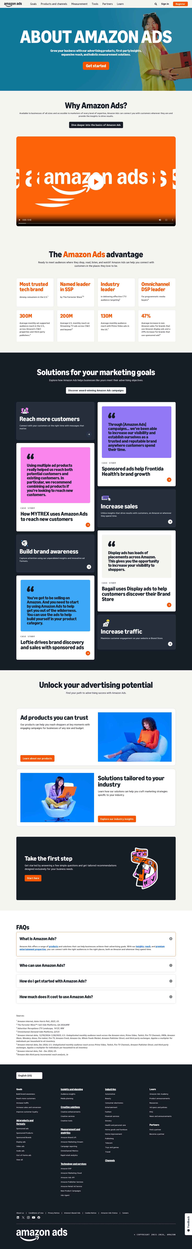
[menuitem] (29, 1142)
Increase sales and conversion (28, 1107)
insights (140, 946)
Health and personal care (115, 1125)
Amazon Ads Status (109, 1213)
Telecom (108, 1143)
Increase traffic (22, 1103)
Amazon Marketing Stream (72, 1142)
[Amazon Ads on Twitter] (23, 1217)
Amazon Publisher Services (72, 1182)
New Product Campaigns (71, 1191)
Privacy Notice (53, 1213)
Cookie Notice (90, 1213)
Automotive (110, 1094)
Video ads (20, 1146)
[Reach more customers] (89, 434)
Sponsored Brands (23, 1137)
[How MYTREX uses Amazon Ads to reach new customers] (88, 525)
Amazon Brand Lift (68, 1137)
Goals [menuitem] (19, 1089)
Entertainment (111, 1107)
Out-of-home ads (23, 1155)
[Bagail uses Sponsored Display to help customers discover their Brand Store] (169, 605)
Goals (33, 3)
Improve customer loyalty (27, 1112)
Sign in (165, 3)
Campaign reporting (69, 1146)
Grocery (108, 1120)
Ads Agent (65, 1195)
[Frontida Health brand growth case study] (169, 480)
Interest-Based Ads (72, 1213)
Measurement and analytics (70, 1131)
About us (20, 1213)
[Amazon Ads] (11, 4)
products (53, 946)
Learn (120, 3)
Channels (110, 1160)
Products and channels (54, 3)
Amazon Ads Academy (159, 1094)
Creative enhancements (70, 1112)
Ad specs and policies (158, 1107)
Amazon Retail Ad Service (71, 1186)
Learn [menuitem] (153, 1089)
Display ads (21, 1142)
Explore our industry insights (116, 819)
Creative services (68, 1116)
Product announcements (160, 1098)
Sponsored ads (22, 1128)
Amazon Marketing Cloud (71, 1173)
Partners (107, 3)
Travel (107, 1152)
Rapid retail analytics (69, 1155)
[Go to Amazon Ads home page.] (41, 1234)
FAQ (151, 1112)
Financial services (112, 1116)
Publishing (109, 1138)
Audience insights (68, 1094)
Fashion (108, 1112)
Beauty (108, 1098)
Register (180, 3)
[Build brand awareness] (89, 567)
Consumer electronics (114, 1103)
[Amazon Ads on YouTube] (33, 1218)
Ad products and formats (24, 1122)
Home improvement (113, 1134)
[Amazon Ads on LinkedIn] (17, 1218)
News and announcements (161, 1116)
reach (147, 946)
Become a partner (157, 1134)
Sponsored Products (24, 1133)
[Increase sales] (170, 522)
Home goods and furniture (116, 1129)
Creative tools (66, 1120)
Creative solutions (70, 1107)
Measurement (79, 3)
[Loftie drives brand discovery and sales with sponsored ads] (88, 653)
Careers (125, 1213)
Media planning (67, 1098)
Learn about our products (37, 758)
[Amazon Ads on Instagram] (28, 1218)
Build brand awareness (25, 1094)
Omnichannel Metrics (69, 1151)
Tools (95, 3)
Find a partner (155, 1129)
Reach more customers (26, 1098)
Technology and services (73, 1163)
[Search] (156, 4)
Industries (110, 1089)
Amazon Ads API (68, 1177)
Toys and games (112, 1147)
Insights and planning (72, 1089)
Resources (154, 1103)
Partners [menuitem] (154, 1124)
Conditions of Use (36, 1213)
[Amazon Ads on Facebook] (38, 1218)
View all (19, 1159)
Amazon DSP (66, 1168)
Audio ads (20, 1151)
